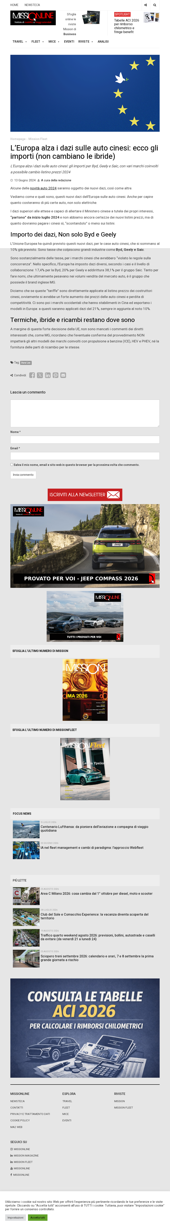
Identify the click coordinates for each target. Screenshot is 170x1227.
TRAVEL (17, 41)
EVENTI (66, 1120)
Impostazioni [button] (15, 1218)
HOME (14, 5)
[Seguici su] (145, 5)
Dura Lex (25, 362)
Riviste (83, 41)
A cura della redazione (56, 180)
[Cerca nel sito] (154, 5)
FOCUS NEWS (22, 814)
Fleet (66, 1108)
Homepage (18, 139)
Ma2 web (16, 1127)
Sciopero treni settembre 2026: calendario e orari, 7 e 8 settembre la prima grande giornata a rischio (97, 958)
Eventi (69, 41)
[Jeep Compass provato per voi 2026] (85, 546)
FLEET (36, 41)
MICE (52, 41)
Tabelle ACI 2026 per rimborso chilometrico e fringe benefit (126, 26)
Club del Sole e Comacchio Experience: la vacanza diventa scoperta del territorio (94, 916)
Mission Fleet (37, 139)
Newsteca (17, 1101)
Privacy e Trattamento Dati (30, 1114)
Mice (65, 1114)
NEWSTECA (32, 5)
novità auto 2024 (43, 188)
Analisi (103, 41)
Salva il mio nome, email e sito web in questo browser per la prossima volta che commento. (77, 465)
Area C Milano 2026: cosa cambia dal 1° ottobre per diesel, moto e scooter (97, 893)
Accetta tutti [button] (37, 1218)
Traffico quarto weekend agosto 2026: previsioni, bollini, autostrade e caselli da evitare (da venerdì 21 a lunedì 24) (98, 937)
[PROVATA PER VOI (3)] (85, 616)
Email (14, 448)
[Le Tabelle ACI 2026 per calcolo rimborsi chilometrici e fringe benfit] (85, 1028)
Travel (67, 1101)
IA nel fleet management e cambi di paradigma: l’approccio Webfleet (92, 847)
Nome (14, 432)
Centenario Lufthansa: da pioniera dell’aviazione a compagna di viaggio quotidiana (94, 828)
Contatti (16, 1108)
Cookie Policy (20, 1120)
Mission (119, 1101)
